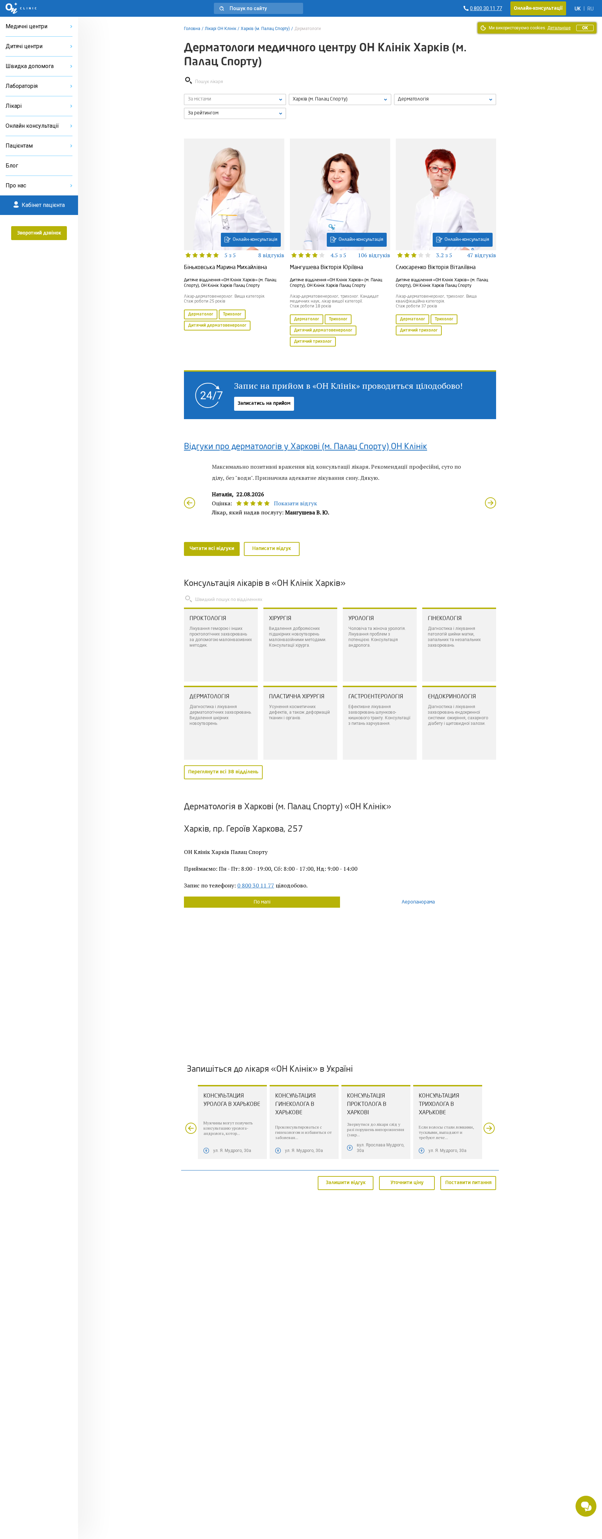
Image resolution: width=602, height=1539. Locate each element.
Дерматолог (200, 314)
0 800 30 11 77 (255, 885)
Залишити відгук (346, 1182)
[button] (258, 8)
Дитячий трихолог (313, 342)
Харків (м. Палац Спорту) (265, 28)
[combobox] (445, 99)
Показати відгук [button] (295, 503)
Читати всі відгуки (212, 548)
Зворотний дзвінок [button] (39, 233)
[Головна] (21, 8)
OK (585, 27)
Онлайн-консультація (255, 239)
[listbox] (235, 99)
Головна (192, 28)
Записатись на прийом (264, 403)
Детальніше (559, 27)
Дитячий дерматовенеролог (217, 326)
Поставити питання (468, 1182)
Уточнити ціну (407, 1182)
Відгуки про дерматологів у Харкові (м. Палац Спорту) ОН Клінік (305, 447)
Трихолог (232, 314)
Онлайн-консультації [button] (538, 8)
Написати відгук (271, 548)
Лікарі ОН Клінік (220, 28)
